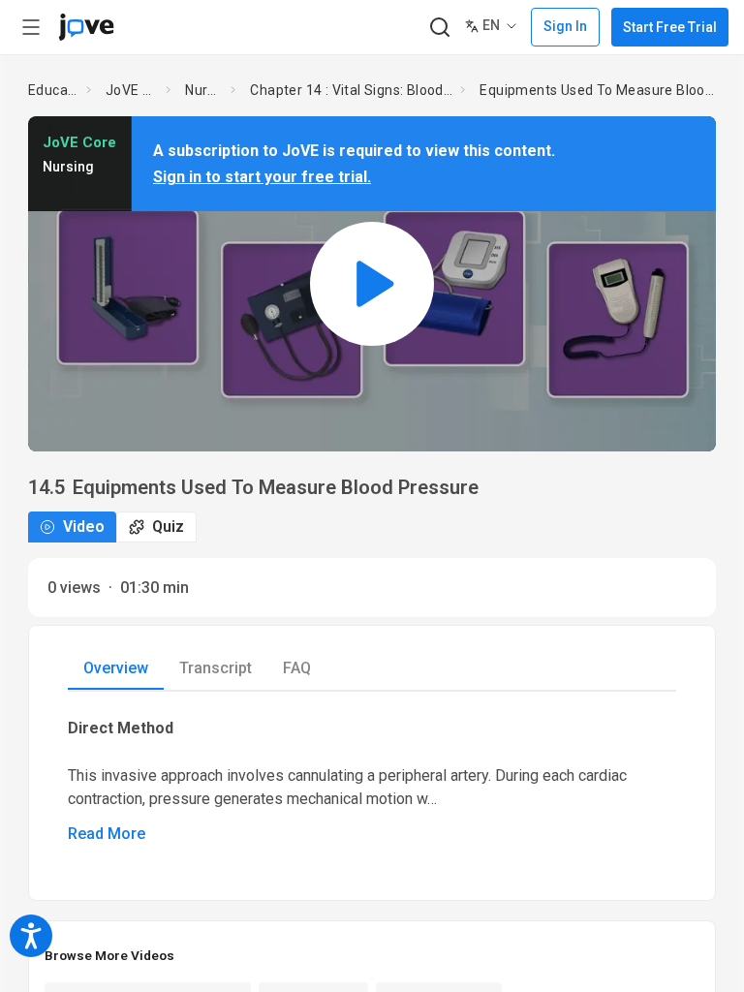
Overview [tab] (115, 668)
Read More (106, 833)
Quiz (168, 526)
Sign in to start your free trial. (262, 177)
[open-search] (439, 28)
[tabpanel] (372, 780)
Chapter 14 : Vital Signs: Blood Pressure (351, 90)
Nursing (204, 90)
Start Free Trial (670, 27)
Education (53, 90)
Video (84, 526)
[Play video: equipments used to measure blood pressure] (372, 283)
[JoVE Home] (86, 27)
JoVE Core (132, 90)
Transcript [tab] (215, 668)
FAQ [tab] (297, 668)
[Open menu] (31, 27)
